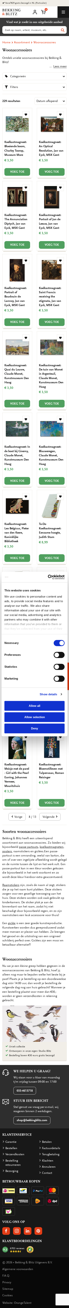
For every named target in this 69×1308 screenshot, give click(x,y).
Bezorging (11, 1171)
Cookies (7, 1295)
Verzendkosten (14, 1154)
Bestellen (11, 1148)
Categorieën (18, 76)
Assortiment (22, 42)
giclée (12, 923)
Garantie (10, 1142)
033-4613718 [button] (25, 1090)
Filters (14, 87)
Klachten (47, 1160)
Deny (34, 728)
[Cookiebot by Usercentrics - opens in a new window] (49, 577)
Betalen (47, 1142)
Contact (47, 1173)
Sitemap (7, 1289)
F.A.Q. (6, 1275)
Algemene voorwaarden (17, 1269)
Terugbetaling (50, 1154)
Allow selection (34, 717)
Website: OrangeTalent (16, 1303)
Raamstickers (10, 885)
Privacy (6, 1282)
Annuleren (49, 1166)
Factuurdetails (51, 1148)
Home (6, 42)
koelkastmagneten (51, 847)
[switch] (59, 655)
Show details (48, 694)
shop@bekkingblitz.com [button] (32, 1120)
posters (7, 851)
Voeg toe (17, 171)
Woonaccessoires (44, 42)
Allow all (34, 705)
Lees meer (60, 66)
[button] (43, 11)
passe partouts (28, 847)
